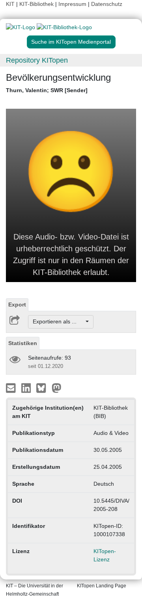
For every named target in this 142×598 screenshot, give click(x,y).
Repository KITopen (37, 60)
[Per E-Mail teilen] (11, 387)
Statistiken (22, 343)
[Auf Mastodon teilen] (57, 387)
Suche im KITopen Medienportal (71, 42)
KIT (10, 4)
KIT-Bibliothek (37, 4)
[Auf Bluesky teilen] (43, 387)
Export (17, 304)
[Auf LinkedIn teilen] (27, 387)
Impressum (72, 4)
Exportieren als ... (58, 321)
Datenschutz (106, 4)
